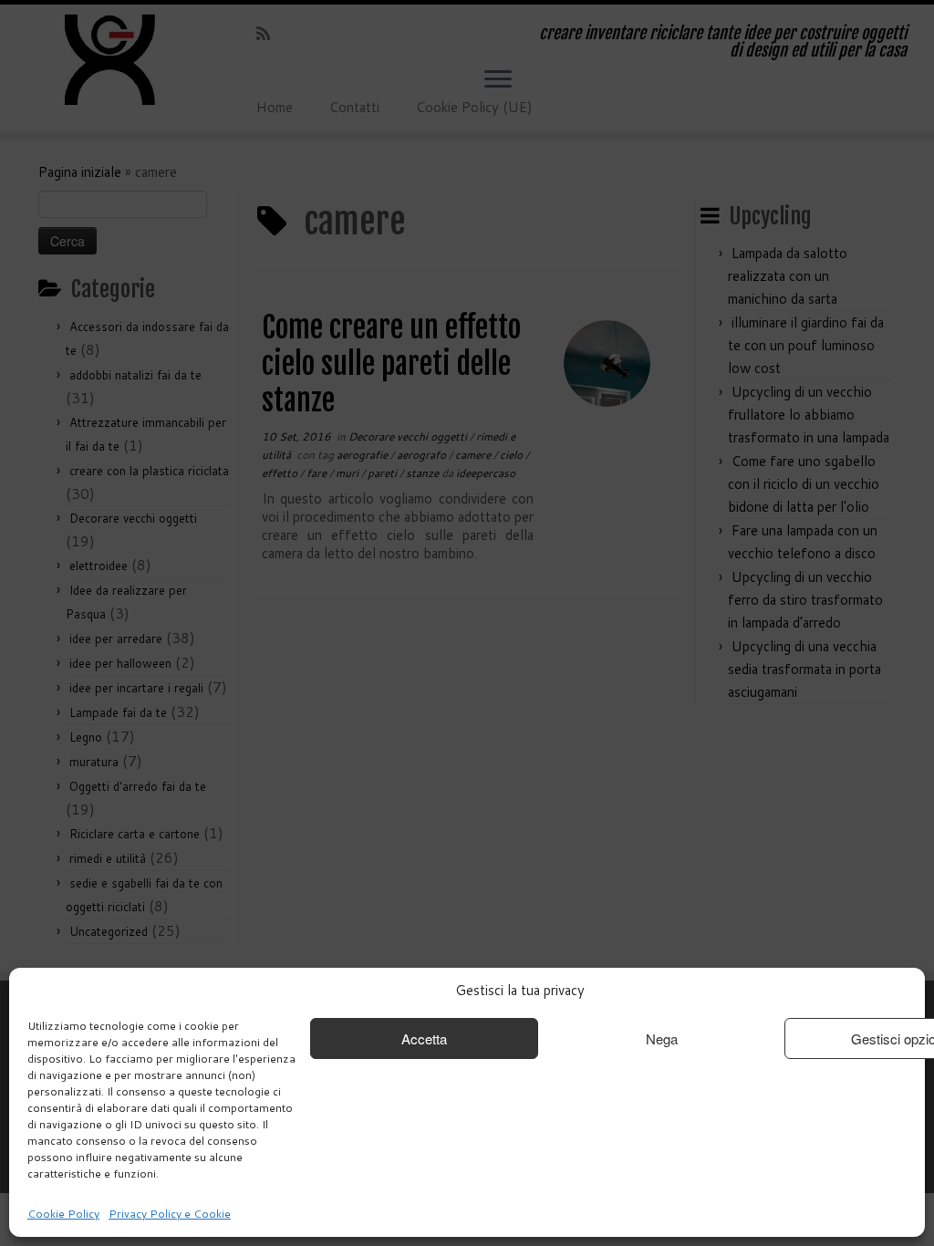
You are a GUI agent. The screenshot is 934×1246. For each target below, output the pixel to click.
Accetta (424, 1038)
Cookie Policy (63, 1213)
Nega (662, 1038)
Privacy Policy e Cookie (170, 1213)
